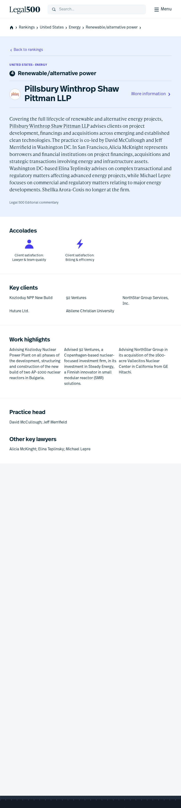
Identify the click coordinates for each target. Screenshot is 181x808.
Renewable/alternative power (112, 27)
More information (148, 94)
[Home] (24, 9)
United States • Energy (28, 65)
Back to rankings (28, 50)
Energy (75, 27)
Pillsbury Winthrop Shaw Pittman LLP (72, 94)
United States (52, 27)
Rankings (27, 27)
